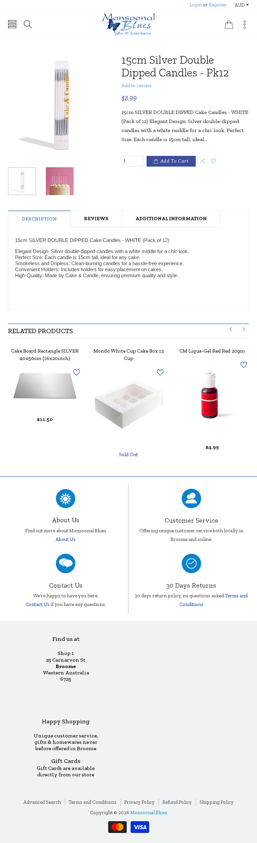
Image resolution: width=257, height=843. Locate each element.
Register (218, 5)
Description (39, 219)
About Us (66, 539)
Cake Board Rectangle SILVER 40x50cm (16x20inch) (45, 355)
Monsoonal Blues (148, 812)
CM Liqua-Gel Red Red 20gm (212, 351)
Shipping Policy (216, 802)
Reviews (96, 218)
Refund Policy (177, 802)
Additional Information (171, 218)
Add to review (136, 85)
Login (195, 5)
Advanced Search (42, 802)
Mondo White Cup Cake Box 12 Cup (128, 355)
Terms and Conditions (92, 802)
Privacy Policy (139, 802)
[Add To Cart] (36, 390)
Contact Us (37, 604)
